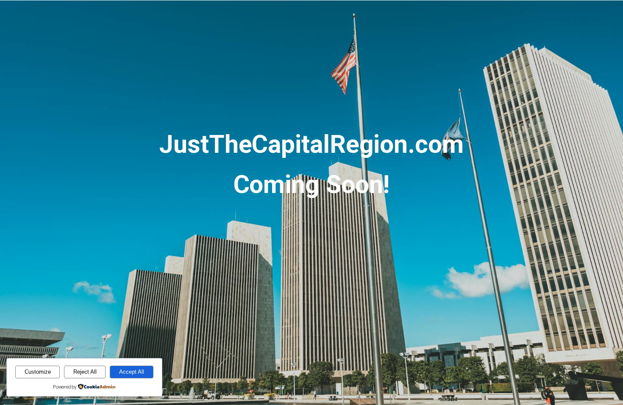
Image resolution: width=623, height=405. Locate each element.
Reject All (85, 372)
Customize (38, 372)
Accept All (131, 372)
